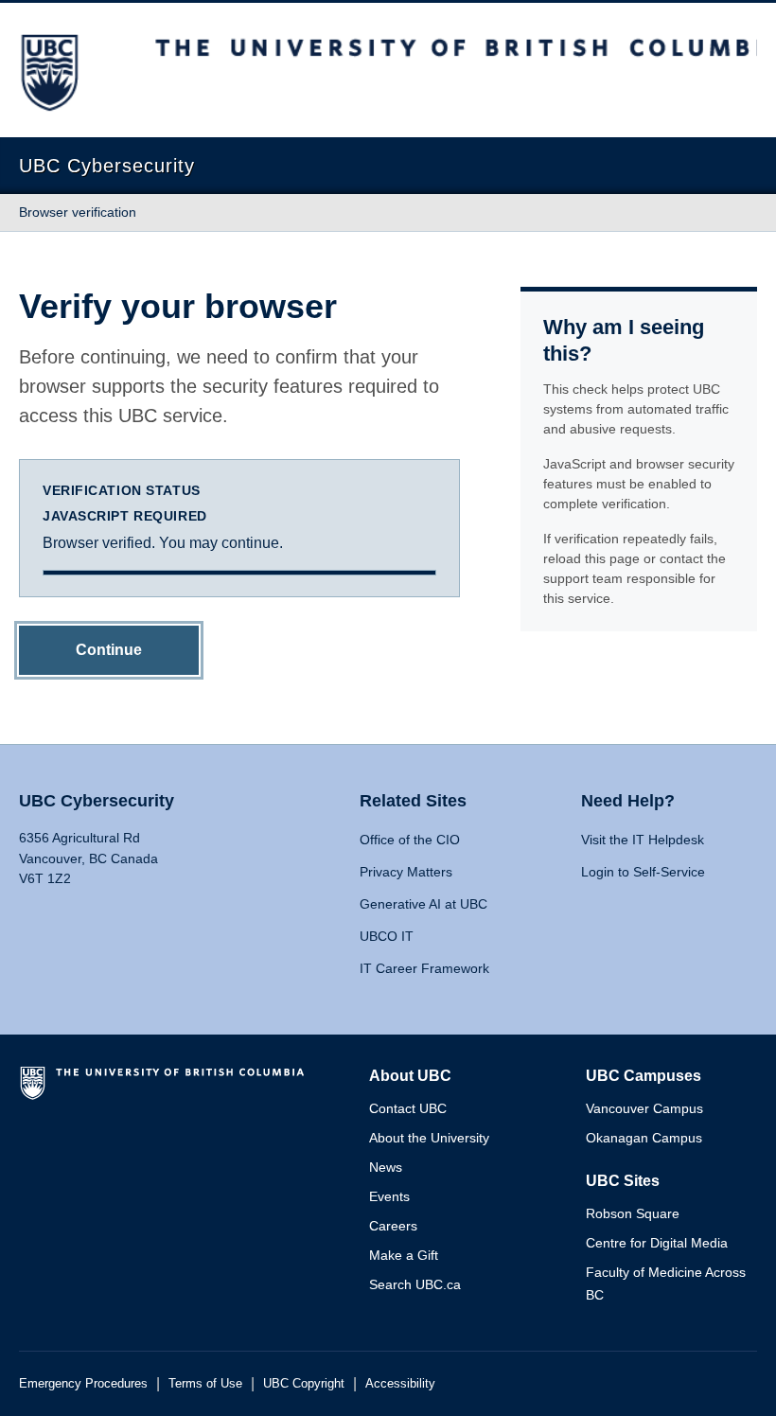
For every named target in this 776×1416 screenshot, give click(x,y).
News (385, 1167)
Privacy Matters (406, 871)
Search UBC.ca (415, 1284)
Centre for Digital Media (657, 1242)
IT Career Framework (424, 968)
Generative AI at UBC (423, 904)
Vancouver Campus (644, 1108)
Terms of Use (205, 1383)
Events (389, 1196)
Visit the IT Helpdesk (642, 839)
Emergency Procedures (83, 1383)
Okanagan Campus (644, 1137)
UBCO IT (387, 936)
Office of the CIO (410, 839)
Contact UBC (408, 1108)
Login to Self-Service (643, 871)
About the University (429, 1137)
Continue (109, 650)
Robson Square (632, 1213)
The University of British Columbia (165, 1090)
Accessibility (400, 1383)
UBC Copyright (303, 1383)
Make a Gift (403, 1255)
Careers (393, 1225)
